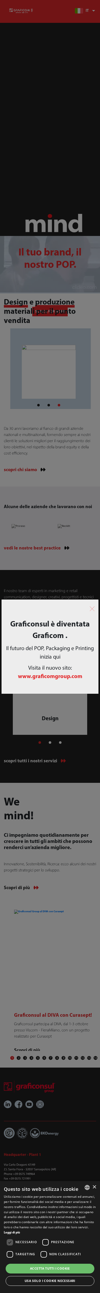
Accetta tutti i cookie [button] (50, 1268)
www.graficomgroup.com (50, 677)
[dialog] (50, 1237)
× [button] (94, 1187)
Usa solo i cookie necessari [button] (50, 1281)
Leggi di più (12, 1232)
